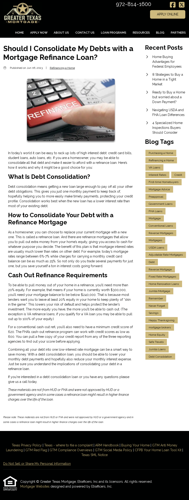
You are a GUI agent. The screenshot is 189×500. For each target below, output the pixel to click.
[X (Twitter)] (182, 5)
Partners (178, 32)
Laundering (14, 450)
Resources (141, 32)
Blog (160, 32)
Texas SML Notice (94, 455)
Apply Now (38, 32)
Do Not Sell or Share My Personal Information (37, 463)
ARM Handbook (107, 445)
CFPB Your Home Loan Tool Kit (158, 450)
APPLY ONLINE (167, 14)
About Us (61, 32)
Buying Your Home (135, 445)
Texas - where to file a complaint (68, 445)
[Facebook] (173, 5)
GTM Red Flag (36, 450)
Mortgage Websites (35, 486)
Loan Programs (113, 32)
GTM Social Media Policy (113, 450)
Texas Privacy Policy (27, 445)
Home (19, 32)
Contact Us (84, 32)
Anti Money (168, 445)
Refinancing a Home (62, 67)
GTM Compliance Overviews (71, 450)
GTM (156, 445)
